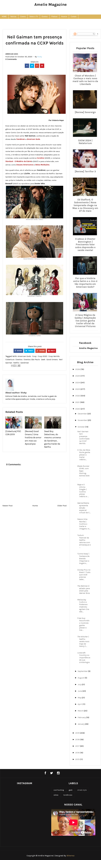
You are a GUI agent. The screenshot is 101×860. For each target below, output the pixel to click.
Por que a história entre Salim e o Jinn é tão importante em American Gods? (85, 282)
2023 (77, 389)
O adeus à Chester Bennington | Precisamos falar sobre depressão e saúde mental (85, 245)
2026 (77, 369)
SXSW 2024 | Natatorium (85, 142)
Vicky (23, 392)
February (82, 717)
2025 (77, 376)
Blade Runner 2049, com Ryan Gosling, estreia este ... (83, 472)
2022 (77, 395)
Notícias (13, 16)
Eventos (45, 16)
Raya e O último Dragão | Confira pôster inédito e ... (83, 490)
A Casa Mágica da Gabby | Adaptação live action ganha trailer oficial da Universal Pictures (85, 321)
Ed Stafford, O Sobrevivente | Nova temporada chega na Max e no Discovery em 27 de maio (85, 205)
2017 (77, 746)
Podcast (54, 16)
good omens (52, 359)
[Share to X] (17, 365)
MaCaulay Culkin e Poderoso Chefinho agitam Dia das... (83, 605)
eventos (19, 359)
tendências (67, 795)
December (82, 413)
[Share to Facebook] (19, 365)
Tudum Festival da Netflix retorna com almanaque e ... (84, 541)
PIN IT (52, 351)
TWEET (30, 351)
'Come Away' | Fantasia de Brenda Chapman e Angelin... (83, 558)
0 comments (11, 59)
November (83, 420)
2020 (78, 409)
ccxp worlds (54, 356)
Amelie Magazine (50, 4)
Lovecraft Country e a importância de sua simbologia (83, 657)
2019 (77, 733)
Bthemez (71, 855)
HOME (4, 16)
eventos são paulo (32, 359)
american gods (11, 54)
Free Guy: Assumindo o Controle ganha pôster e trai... (83, 624)
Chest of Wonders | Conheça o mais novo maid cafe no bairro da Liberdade (85, 80)
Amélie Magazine (88, 348)
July (80, 684)
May (80, 697)
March (81, 711)
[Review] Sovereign (85, 112)
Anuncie (64, 16)
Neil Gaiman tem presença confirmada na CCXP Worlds (83, 437)
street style (82, 790)
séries (56, 795)
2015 (77, 759)
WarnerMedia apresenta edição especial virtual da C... (84, 508)
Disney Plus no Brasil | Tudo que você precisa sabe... (83, 575)
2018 (77, 739)
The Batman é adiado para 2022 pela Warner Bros (83, 589)
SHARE (19, 351)
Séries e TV (33, 16)
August (81, 678)
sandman (24, 363)
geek (43, 359)
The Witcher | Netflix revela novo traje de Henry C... (83, 641)
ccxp (34, 356)
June (80, 691)
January (81, 724)
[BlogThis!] (14, 365)
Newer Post (7, 505)
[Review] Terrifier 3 (85, 171)
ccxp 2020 (42, 356)
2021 (77, 402)
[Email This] (12, 365)
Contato (73, 16)
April (80, 704)
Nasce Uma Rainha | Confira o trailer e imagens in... (83, 524)
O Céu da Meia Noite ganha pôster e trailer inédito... (83, 455)
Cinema (23, 16)
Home (35, 505)
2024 (77, 382)
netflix (16, 363)
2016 (77, 752)
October (81, 427)
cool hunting (59, 790)
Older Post (62, 505)
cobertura (9, 359)
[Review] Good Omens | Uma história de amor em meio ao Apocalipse (33, 437)
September (83, 671)
